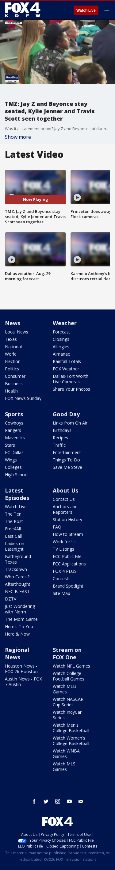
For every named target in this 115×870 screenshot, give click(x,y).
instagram (58, 801)
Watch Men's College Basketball (71, 727)
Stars (10, 445)
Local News (16, 332)
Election (13, 361)
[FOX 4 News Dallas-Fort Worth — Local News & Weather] (22, 9)
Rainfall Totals (67, 361)
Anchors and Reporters (65, 509)
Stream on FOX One (67, 653)
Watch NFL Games (71, 666)
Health (11, 391)
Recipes (60, 438)
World (11, 354)
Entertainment (67, 452)
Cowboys (14, 423)
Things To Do (66, 460)
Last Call (13, 536)
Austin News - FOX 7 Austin (23, 681)
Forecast (61, 332)
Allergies (61, 346)
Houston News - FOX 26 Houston (21, 668)
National (13, 346)
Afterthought (17, 584)
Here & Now (17, 634)
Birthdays (62, 430)
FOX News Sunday (23, 398)
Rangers (13, 430)
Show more (18, 137)
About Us (65, 490)
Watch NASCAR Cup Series (68, 702)
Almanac (61, 354)
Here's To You (19, 626)
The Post (14, 521)
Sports (14, 414)
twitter (46, 801)
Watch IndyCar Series (67, 714)
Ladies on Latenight (14, 546)
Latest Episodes (17, 494)
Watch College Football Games (68, 676)
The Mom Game (21, 619)
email (81, 801)
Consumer (15, 376)
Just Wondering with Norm (20, 609)
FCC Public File (67, 556)
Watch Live (86, 10)
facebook (34, 801)
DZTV (10, 599)
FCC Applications (69, 564)
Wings (11, 460)
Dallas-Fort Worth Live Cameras (70, 379)
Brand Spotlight (68, 586)
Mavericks (15, 438)
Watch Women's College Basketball (71, 740)
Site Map (61, 593)
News (12, 323)
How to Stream (68, 534)
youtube (69, 801)
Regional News (17, 653)
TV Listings (63, 549)
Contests (62, 578)
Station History (67, 519)
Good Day (66, 414)
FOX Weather (66, 369)
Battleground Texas (18, 559)
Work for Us (65, 542)
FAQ (57, 527)
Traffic (59, 445)
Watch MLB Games (64, 689)
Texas (11, 339)
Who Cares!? (17, 577)
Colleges (13, 467)
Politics (12, 369)
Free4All (13, 529)
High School (17, 474)
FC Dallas (14, 452)
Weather (65, 323)
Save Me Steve (67, 467)
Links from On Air (70, 423)
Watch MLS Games (64, 766)
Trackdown (16, 569)
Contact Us (64, 499)
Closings (61, 339)
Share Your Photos (71, 389)
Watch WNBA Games (66, 753)
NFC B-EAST (17, 591)
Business (14, 383)
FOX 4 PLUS (65, 571)
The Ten (13, 514)
